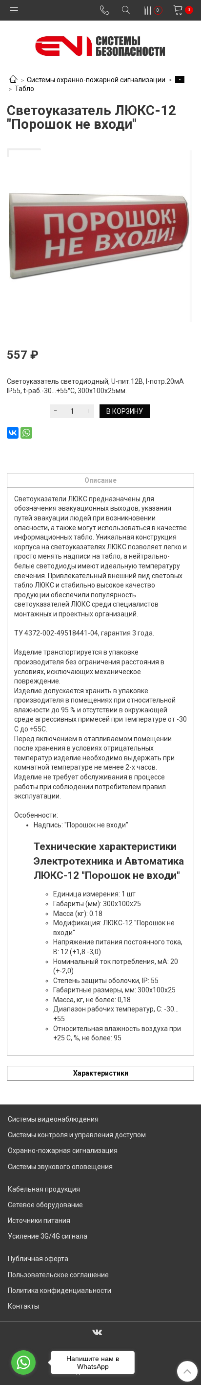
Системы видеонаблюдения (53, 1119)
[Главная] (13, 80)
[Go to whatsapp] (23, 1362)
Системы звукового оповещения (60, 1167)
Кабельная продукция (44, 1189)
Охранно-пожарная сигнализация (63, 1150)
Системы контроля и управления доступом (77, 1135)
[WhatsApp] (26, 433)
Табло (24, 89)
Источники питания (39, 1220)
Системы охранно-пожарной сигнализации (96, 80)
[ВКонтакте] (13, 433)
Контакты (23, 1306)
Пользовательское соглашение (58, 1275)
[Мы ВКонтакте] (97, 1331)
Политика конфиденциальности (59, 1290)
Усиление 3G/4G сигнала (47, 1236)
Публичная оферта (38, 1259)
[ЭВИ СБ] (100, 44)
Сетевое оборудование (45, 1205)
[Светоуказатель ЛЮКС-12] (100, 236)
